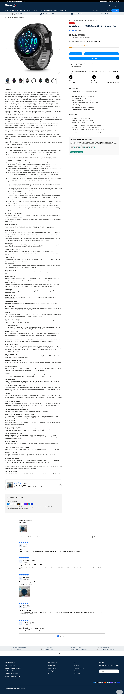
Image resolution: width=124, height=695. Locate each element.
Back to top (62, 653)
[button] (118, 5)
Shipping (77, 37)
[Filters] (94, 537)
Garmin (29, 10)
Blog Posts (102, 10)
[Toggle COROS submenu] (25, 10)
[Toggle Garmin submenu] (32, 10)
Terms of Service (52, 674)
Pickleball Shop (78, 674)
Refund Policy (52, 668)
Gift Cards (95, 10)
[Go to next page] (68, 636)
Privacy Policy (52, 665)
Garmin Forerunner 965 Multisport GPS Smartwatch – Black (17, 17)
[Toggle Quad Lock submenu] (41, 10)
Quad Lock (37, 10)
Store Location (103, 1)
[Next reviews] (61, 485)
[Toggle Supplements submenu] (52, 10)
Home (6, 10)
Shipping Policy (52, 671)
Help (108, 10)
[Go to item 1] (23, 528)
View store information (76, 66)
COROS (22, 10)
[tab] (8, 89)
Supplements (47, 10)
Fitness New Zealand (12, 688)
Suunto (56, 10)
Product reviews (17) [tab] (24, 536)
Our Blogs (76, 665)
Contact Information (114, 1)
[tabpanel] (33, 284)
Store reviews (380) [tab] (35, 536)
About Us (62, 10)
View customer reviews (76, 152)
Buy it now (94, 58)
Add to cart (101, 53)
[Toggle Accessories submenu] (17, 10)
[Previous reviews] (6, 485)
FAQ (75, 671)
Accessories (13, 10)
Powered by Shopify (21, 688)
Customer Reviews (79, 668)
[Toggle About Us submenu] (66, 10)
